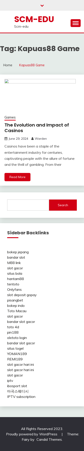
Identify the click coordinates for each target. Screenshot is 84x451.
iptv (10, 380)
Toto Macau (16, 311)
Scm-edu (34, 19)
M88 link (14, 262)
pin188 (13, 332)
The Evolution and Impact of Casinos (36, 128)
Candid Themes (49, 439)
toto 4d (13, 327)
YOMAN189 (17, 353)
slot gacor (15, 268)
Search (63, 205)
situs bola (14, 273)
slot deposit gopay (22, 295)
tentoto (13, 284)
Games (10, 117)
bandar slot (16, 257)
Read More (17, 177)
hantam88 (15, 278)
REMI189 (15, 359)
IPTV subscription (21, 396)
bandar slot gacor (21, 321)
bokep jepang (18, 252)
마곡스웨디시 (18, 391)
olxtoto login (17, 337)
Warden (41, 139)
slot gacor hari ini (20, 364)
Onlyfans (14, 289)
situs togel (15, 348)
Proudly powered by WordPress (32, 434)
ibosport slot (17, 386)
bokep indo (16, 305)
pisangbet (15, 300)
